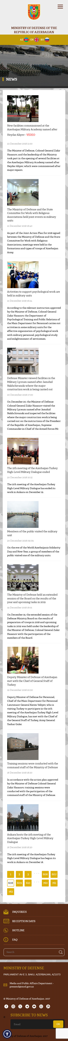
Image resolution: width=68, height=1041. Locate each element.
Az (21, 39)
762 (11, 891)
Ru (42, 39)
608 (10, 883)
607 (54, 874)
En (32, 39)
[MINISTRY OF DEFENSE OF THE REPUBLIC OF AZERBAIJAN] (34, 14)
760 (45, 883)
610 (28, 883)
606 (45, 874)
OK (58, 1024)
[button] (7, 1034)
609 (19, 883)
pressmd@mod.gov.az (22, 986)
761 (54, 883)
